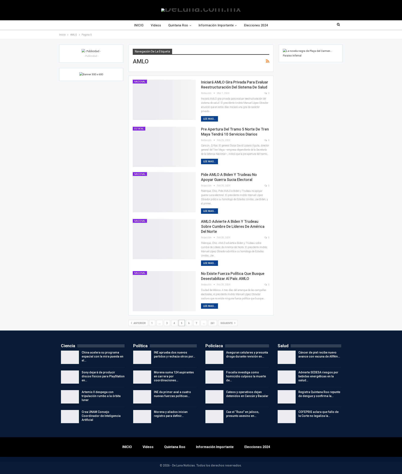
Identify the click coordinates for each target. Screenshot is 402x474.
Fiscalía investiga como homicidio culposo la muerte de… (246, 376)
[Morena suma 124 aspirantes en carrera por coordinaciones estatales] (142, 377)
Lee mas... (209, 118)
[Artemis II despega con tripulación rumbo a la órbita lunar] (70, 397)
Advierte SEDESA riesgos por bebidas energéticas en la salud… (318, 376)
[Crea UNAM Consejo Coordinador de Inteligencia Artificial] (70, 416)
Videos (156, 25)
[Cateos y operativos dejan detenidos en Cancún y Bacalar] (214, 397)
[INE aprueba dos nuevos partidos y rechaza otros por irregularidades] (142, 357)
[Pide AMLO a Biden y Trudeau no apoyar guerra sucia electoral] (164, 192)
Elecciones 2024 (256, 25)
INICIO (138, 25)
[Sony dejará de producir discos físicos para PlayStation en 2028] (70, 377)
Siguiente (226, 323)
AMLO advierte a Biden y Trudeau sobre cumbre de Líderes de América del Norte (232, 226)
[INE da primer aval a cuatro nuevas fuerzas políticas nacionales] (142, 397)
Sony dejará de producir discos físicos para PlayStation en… (103, 376)
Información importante (216, 25)
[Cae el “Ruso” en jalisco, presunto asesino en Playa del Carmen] (214, 416)
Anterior (139, 323)
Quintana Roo (178, 25)
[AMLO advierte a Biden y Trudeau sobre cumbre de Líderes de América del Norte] (164, 239)
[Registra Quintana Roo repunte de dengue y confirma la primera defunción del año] (287, 397)
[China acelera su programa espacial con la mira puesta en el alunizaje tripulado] (70, 357)
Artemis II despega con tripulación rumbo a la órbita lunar (101, 396)
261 (212, 323)
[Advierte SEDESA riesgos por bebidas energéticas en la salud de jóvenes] (287, 377)
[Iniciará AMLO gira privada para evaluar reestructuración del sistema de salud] (164, 100)
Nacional (140, 81)
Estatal (139, 128)
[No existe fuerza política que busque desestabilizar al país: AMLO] (164, 291)
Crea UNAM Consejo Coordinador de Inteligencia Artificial (101, 415)
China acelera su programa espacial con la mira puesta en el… (102, 356)
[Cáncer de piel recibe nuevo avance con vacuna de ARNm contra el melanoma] (287, 357)
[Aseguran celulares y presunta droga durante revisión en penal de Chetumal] (214, 357)
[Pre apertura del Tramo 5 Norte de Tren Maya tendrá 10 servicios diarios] (164, 147)
